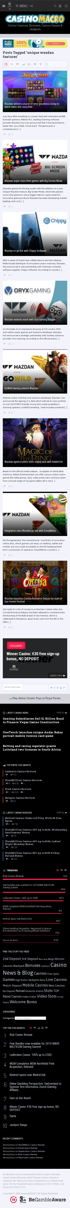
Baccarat (43, 959)
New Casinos (57, 985)
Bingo (51, 958)
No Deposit (9, 991)
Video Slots (47, 996)
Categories (9, 1018)
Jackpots (33, 979)
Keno (43, 979)
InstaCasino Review (28, 1148)
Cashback (45, 966)
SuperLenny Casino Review (31, 1151)
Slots (48, 990)
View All (61, 712)
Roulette (30, 990)
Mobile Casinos (35, 985)
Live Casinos (56, 979)
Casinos (40, 973)
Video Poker (29, 996)
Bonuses (32, 965)
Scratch (39, 991)
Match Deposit (12, 985)
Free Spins (53, 973)
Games (9, 979)
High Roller (21, 980)
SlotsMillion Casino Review (31, 1145)
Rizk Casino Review (27, 1154)
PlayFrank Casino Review (30, 1157)
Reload (20, 990)
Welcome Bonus (23, 1002)
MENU (23, 6)
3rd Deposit (30, 959)
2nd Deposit (12, 959)
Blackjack (19, 965)
